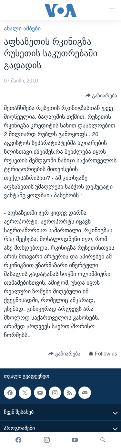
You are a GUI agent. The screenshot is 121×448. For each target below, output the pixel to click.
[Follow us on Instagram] (55, 393)
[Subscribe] (84, 393)
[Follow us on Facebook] (10, 393)
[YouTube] (75, 440)
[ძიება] (103, 440)
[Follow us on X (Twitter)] (25, 393)
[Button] (101, 95)
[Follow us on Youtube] (40, 393)
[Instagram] (47, 440)
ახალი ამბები (22, 28)
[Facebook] (18, 440)
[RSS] (70, 393)
